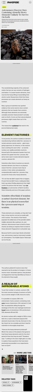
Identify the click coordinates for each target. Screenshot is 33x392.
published (15, 126)
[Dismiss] (30, 377)
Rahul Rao (6, 25)
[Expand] (25, 377)
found (3, 310)
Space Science (7, 385)
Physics (5, 382)
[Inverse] (13, 2)
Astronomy (15, 382)
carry (3, 303)
